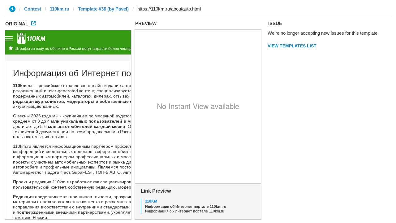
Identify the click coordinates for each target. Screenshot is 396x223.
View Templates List (292, 45)
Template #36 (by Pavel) (103, 8)
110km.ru (59, 8)
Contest (32, 8)
